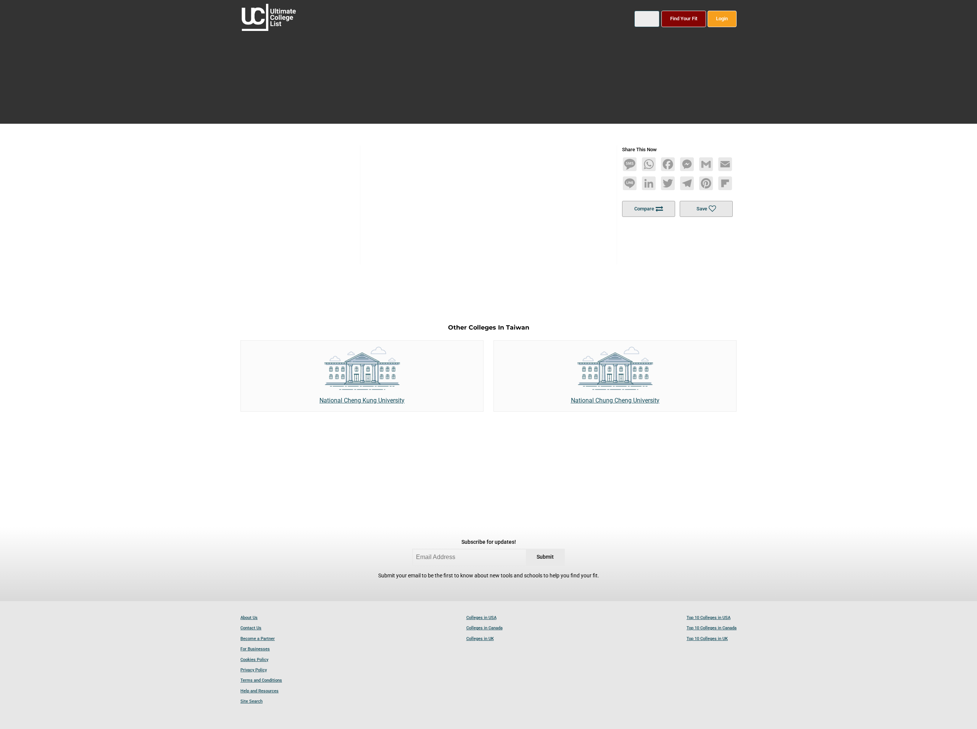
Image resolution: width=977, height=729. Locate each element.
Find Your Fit (683, 18)
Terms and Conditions (261, 680)
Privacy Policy (253, 670)
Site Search (251, 701)
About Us (249, 617)
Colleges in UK (480, 638)
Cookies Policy (254, 659)
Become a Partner (257, 638)
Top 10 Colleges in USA (708, 617)
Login (722, 18)
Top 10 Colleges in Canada (712, 628)
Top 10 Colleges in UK (707, 638)
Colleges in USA (481, 617)
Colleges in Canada (484, 628)
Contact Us (250, 628)
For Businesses (255, 649)
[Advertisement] (488, 198)
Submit (545, 557)
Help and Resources (259, 691)
